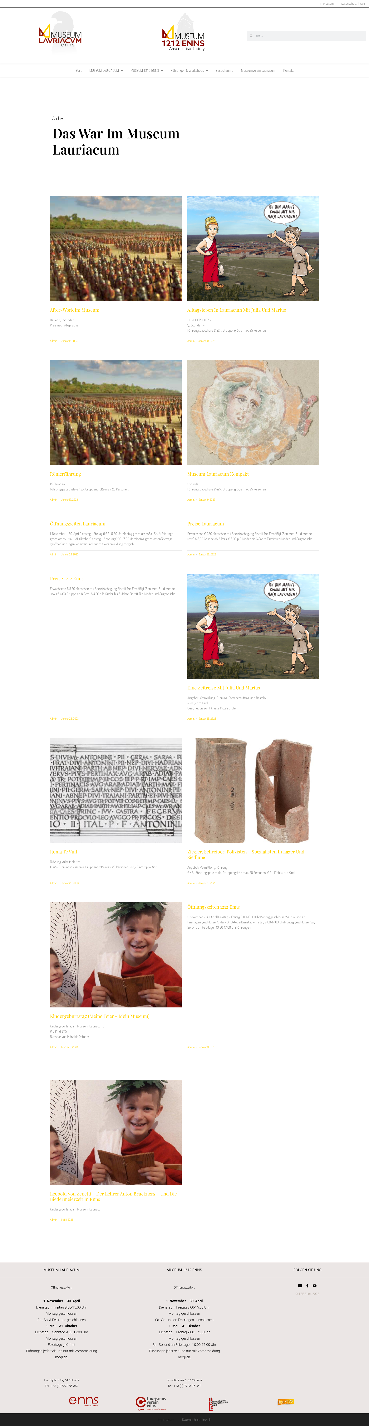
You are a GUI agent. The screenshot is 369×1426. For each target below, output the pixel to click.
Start (79, 70)
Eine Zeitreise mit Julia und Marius (224, 687)
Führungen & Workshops (187, 70)
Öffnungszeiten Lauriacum (77, 523)
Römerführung (65, 474)
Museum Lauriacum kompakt (218, 474)
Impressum (166, 1419)
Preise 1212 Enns (67, 578)
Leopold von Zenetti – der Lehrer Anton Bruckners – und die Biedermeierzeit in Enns (113, 1196)
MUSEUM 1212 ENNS (144, 70)
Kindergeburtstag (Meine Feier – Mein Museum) (100, 1016)
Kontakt (288, 70)
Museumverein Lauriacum (258, 70)
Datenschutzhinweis (196, 1419)
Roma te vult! (65, 851)
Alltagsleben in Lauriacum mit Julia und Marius (237, 310)
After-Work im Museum (74, 310)
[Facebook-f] (307, 1285)
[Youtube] (314, 1285)
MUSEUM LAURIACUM (104, 70)
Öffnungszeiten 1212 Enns (213, 907)
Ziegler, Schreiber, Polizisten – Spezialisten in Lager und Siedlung (245, 854)
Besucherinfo (224, 70)
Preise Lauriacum (205, 523)
